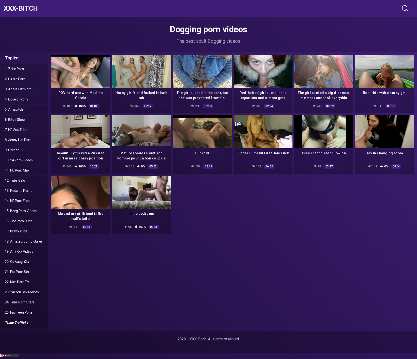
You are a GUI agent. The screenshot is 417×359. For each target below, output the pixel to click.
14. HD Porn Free (17, 201)
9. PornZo (12, 150)
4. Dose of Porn (16, 99)
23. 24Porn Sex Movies (22, 292)
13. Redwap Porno (18, 191)
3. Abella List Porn (18, 89)
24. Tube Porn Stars (19, 302)
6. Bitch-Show (15, 120)
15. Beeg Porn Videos (21, 211)
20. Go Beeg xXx (17, 262)
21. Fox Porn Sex (17, 272)
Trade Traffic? (15, 322)
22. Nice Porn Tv (17, 282)
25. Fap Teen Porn (18, 312)
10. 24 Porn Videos (19, 160)
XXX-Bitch (21, 8)
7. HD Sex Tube (16, 130)
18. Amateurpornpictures (24, 241)
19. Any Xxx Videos (19, 251)
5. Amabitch (14, 109)
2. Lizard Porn (15, 79)
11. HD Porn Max (17, 170)
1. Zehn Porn (14, 69)
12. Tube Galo (15, 180)
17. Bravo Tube (16, 231)
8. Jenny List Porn (18, 140)
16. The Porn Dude (19, 221)
